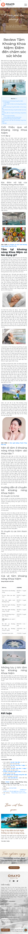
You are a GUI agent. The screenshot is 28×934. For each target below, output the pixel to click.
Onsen (7, 782)
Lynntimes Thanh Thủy (12, 919)
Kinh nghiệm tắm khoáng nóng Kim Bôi (15, 774)
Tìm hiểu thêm (5, 841)
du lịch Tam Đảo (15, 762)
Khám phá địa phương (7, 922)
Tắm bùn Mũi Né (13, 777)
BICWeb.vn (21, 929)
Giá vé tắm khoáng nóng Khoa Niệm (11, 118)
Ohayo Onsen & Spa (20, 931)
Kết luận (4, 123)
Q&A (15, 904)
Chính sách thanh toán (20, 906)
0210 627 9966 (10, 915)
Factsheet (3, 904)
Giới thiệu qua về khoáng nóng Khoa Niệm (12, 101)
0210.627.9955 (12, 788)
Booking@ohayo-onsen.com (17, 791)
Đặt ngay (5, 930)
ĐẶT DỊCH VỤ (14, 867)
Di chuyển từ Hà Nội (8, 115)
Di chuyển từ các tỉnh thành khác (12, 117)
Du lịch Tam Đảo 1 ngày (18, 765)
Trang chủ (4, 25)
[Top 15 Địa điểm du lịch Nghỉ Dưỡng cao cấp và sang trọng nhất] (14, 821)
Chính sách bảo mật (6, 906)
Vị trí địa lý (6, 102)
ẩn (16, 98)
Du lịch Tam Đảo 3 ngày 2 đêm (12, 771)
